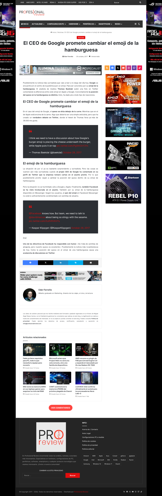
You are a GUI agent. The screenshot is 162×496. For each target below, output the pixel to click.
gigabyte (132, 456)
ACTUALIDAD (37, 24)
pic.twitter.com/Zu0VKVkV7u (44, 221)
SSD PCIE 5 (83, 2)
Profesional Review (81, 492)
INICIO (25, 24)
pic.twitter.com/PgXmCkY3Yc (72, 145)
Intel (93, 460)
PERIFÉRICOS (88, 24)
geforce (123, 456)
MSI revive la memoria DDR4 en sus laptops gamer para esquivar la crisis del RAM (34, 389)
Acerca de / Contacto (90, 429)
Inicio (54, 32)
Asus (107, 456)
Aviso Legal (86, 433)
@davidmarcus (37, 217)
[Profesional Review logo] (31, 13)
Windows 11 (108, 464)
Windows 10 (97, 464)
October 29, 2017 (80, 228)
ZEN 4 (91, 2)
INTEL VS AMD (42, 2)
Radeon (123, 460)
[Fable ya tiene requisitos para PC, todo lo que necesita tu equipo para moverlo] (34, 349)
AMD (94, 456)
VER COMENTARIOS (60, 408)
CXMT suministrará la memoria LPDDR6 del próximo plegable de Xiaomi (60, 389)
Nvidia (115, 460)
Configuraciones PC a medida (93, 437)
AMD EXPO (30, 2)
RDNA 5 (53, 2)
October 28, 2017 (72, 152)
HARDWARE (73, 24)
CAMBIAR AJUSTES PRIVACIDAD (51, 470)
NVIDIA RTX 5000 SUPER (67, 2)
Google (85, 460)
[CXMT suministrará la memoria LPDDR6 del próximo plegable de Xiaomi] (60, 378)
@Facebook (35, 213)
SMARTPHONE (104, 24)
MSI (108, 460)
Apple (101, 456)
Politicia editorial (88, 449)
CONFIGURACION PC (55, 24)
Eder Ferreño (68, 56)
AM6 (22, 2)
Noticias (60, 32)
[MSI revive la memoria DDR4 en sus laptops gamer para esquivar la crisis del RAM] (34, 378)
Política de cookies (89, 441)
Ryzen (131, 460)
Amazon (86, 456)
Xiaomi (118, 464)
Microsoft (101, 460)
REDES (117, 24)
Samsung (86, 464)
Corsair (115, 456)
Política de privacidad (90, 445)
